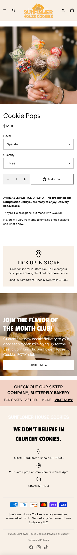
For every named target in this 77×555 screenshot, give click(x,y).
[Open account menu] (63, 10)
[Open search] (13, 10)
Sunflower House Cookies (31, 533)
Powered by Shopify (58, 533)
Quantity (8, 155)
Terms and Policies (38, 540)
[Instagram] (38, 547)
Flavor (7, 136)
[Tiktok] (45, 547)
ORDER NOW (38, 365)
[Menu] (4, 10)
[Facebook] (31, 547)
